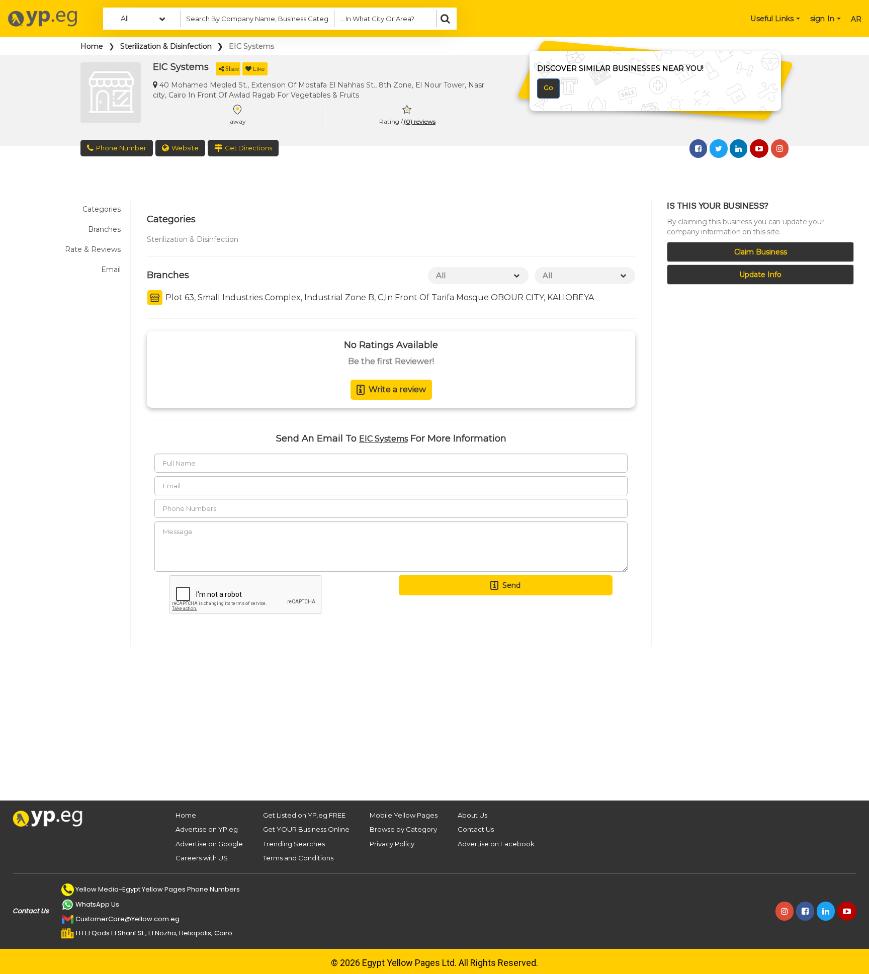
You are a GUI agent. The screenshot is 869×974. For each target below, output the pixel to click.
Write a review (397, 389)
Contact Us (476, 829)
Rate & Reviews (93, 249)
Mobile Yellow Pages (404, 815)
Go (548, 87)
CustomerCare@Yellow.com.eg (127, 919)
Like (259, 68)
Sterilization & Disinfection (166, 46)
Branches (104, 229)
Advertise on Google (209, 844)
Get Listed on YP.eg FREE (304, 815)
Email (111, 269)
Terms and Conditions (298, 858)
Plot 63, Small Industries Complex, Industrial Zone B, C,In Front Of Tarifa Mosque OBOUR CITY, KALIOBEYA (378, 297)
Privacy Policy (392, 844)
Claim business (760, 251)
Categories (101, 209)
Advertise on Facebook (496, 844)
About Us (472, 815)
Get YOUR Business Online (306, 829)
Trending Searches (294, 844)
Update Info (760, 274)
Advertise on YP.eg (207, 829)
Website (185, 148)
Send (511, 585)
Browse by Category (403, 829)
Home (91, 46)
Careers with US (202, 858)
